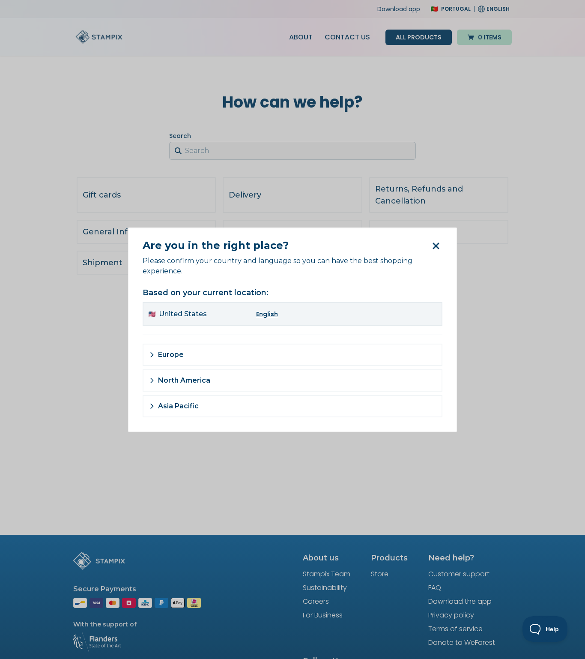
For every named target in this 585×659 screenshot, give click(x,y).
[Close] (435, 246)
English (267, 314)
